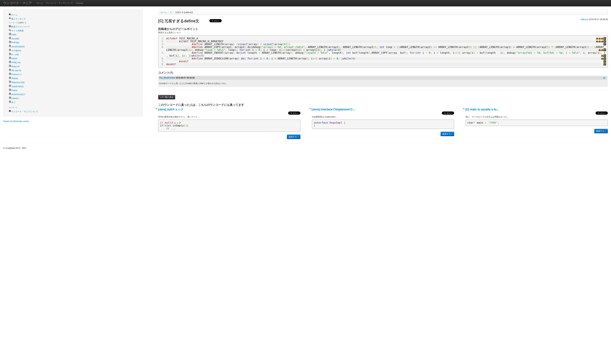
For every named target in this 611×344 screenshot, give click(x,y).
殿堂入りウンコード (20, 26)
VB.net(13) (16, 70)
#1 (604, 77)
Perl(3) (14, 90)
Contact (79, 2)
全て (13, 102)
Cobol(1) (15, 98)
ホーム (40, 2)
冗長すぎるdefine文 (184, 12)
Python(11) (16, 74)
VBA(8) (14, 78)
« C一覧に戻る (166, 97)
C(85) (13, 34)
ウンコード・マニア (17, 2)
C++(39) (15, 54)
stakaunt (584, 19)
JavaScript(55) (18, 46)
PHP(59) (15, 42)
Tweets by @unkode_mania (16, 121)
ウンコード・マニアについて (59, 2)
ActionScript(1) (18, 94)
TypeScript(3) (17, 86)
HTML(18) (15, 62)
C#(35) (14, 58)
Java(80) (15, 38)
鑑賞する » (294, 136)
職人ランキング (18, 18)
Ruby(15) (15, 66)
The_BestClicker (167, 77)
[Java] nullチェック (170, 109)
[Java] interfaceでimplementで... (333, 109)
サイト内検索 (17, 30)
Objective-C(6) (18, 82)
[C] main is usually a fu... (481, 109)
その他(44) (16, 50)
